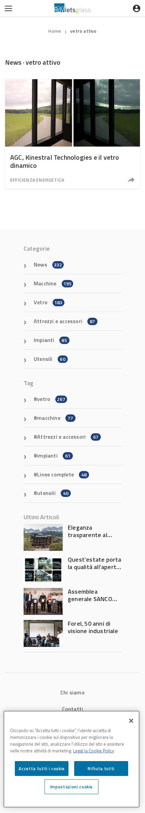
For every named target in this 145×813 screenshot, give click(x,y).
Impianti (50, 340)
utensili (52, 493)
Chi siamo (72, 692)
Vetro (48, 302)
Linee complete (62, 474)
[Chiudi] (131, 720)
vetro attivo (83, 30)
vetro (51, 399)
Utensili (49, 359)
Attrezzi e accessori (64, 321)
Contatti (72, 709)
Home (54, 30)
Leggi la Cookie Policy (93, 750)
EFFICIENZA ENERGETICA (37, 179)
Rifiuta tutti (101, 768)
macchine (55, 418)
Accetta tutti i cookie (41, 768)
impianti (53, 455)
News (48, 264)
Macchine (52, 283)
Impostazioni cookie (71, 786)
